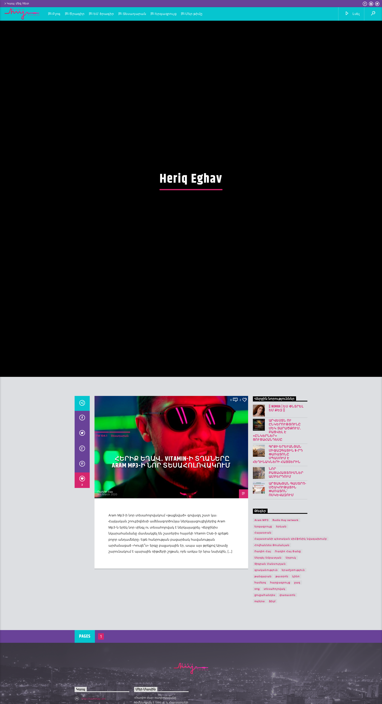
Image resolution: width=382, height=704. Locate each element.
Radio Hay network (285, 551)
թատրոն (282, 607)
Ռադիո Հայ (105, 523)
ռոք (257, 620)
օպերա (259, 632)
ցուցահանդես (265, 626)
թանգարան (263, 607)
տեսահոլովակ (274, 620)
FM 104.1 (101, 466)
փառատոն (287, 626)
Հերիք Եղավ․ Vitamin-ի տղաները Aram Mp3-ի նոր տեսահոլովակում (171, 493)
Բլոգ (56, 14)
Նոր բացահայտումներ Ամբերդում (286, 504)
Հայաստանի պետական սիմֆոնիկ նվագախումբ (290, 570)
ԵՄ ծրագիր (104, 14)
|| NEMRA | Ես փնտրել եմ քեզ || (286, 440)
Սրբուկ (291, 588)
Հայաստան (263, 563)
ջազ (297, 613)
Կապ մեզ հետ (18, 3)
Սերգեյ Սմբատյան (268, 588)
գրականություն (266, 601)
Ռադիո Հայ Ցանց (288, 582)
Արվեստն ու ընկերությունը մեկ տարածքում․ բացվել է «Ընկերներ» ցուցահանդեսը (277, 461)
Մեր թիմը (193, 14)
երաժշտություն (293, 601)
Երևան (281, 557)
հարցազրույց (280, 613)
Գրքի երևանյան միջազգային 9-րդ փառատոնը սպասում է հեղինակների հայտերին (278, 485)
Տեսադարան (134, 14)
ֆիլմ (272, 632)
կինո (296, 607)
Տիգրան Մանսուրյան (270, 595)
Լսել (356, 14)
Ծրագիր (77, 14)
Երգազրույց (166, 14)
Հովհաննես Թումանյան (272, 576)
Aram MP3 (261, 551)
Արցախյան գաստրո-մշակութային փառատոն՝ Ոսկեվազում (288, 520)
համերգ (260, 613)
